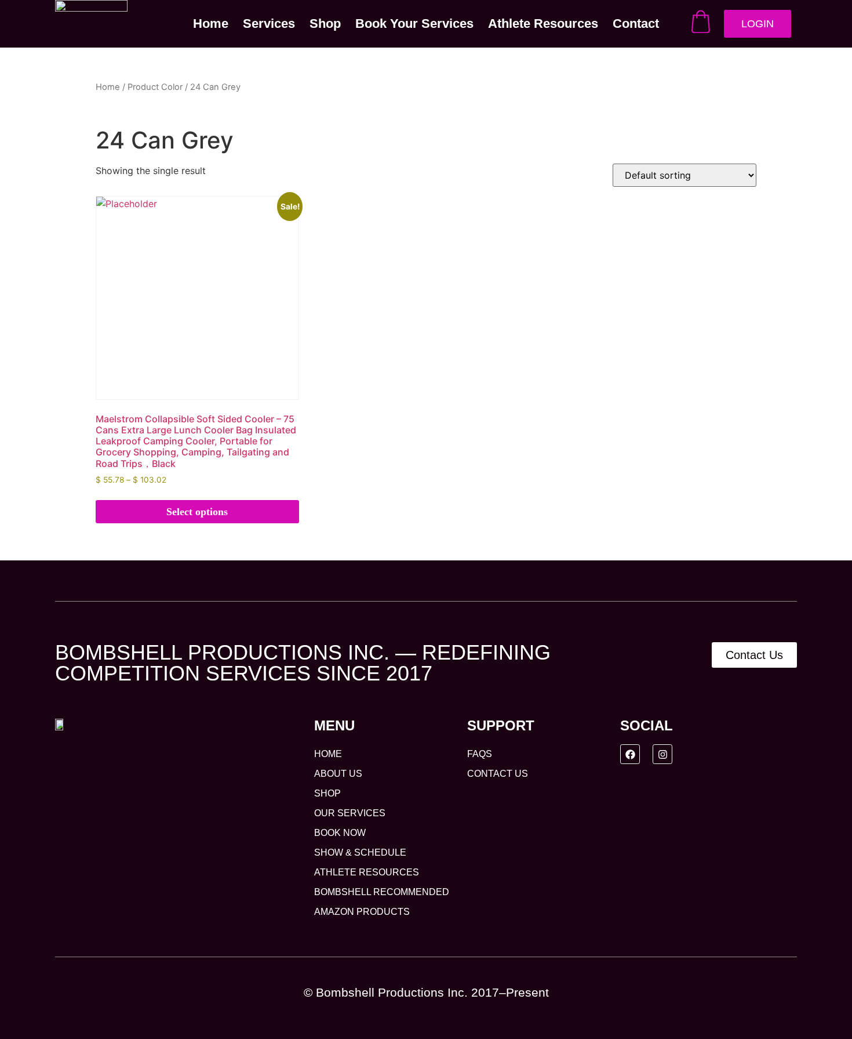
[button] (426, 992)
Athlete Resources (543, 23)
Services (269, 23)
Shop (325, 23)
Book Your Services (414, 23)
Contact (636, 23)
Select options (197, 511)
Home (210, 23)
